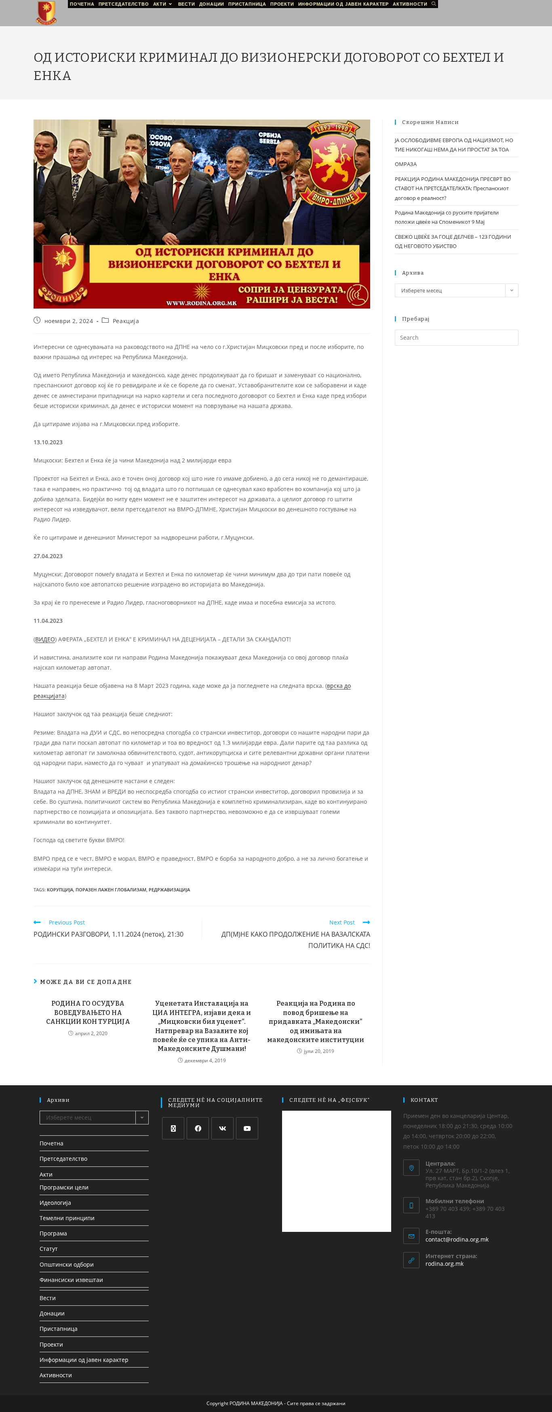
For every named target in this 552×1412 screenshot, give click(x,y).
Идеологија (55, 1202)
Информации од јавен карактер (84, 1360)
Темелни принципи (67, 1218)
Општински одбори (67, 1264)
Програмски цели (64, 1187)
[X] (173, 1128)
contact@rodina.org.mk (457, 1239)
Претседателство (63, 1158)
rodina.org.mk (445, 1263)
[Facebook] (198, 1128)
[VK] (222, 1128)
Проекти (51, 1344)
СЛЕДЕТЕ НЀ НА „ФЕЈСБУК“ (329, 1100)
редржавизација (169, 890)
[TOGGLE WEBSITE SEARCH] (434, 4)
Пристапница (59, 1328)
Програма (53, 1233)
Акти (46, 1174)
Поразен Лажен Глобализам (111, 890)
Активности (56, 1375)
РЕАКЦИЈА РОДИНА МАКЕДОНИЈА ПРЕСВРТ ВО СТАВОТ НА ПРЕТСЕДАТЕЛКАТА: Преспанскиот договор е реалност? (453, 188)
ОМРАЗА (406, 164)
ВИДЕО (45, 639)
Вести (48, 1298)
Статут (49, 1248)
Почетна (51, 1143)
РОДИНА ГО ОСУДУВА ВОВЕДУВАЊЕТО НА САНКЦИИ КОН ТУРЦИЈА (88, 1012)
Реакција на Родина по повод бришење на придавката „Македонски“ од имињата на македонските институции (315, 1022)
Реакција (126, 321)
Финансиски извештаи (71, 1280)
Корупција (60, 890)
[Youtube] (247, 1128)
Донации (52, 1313)
